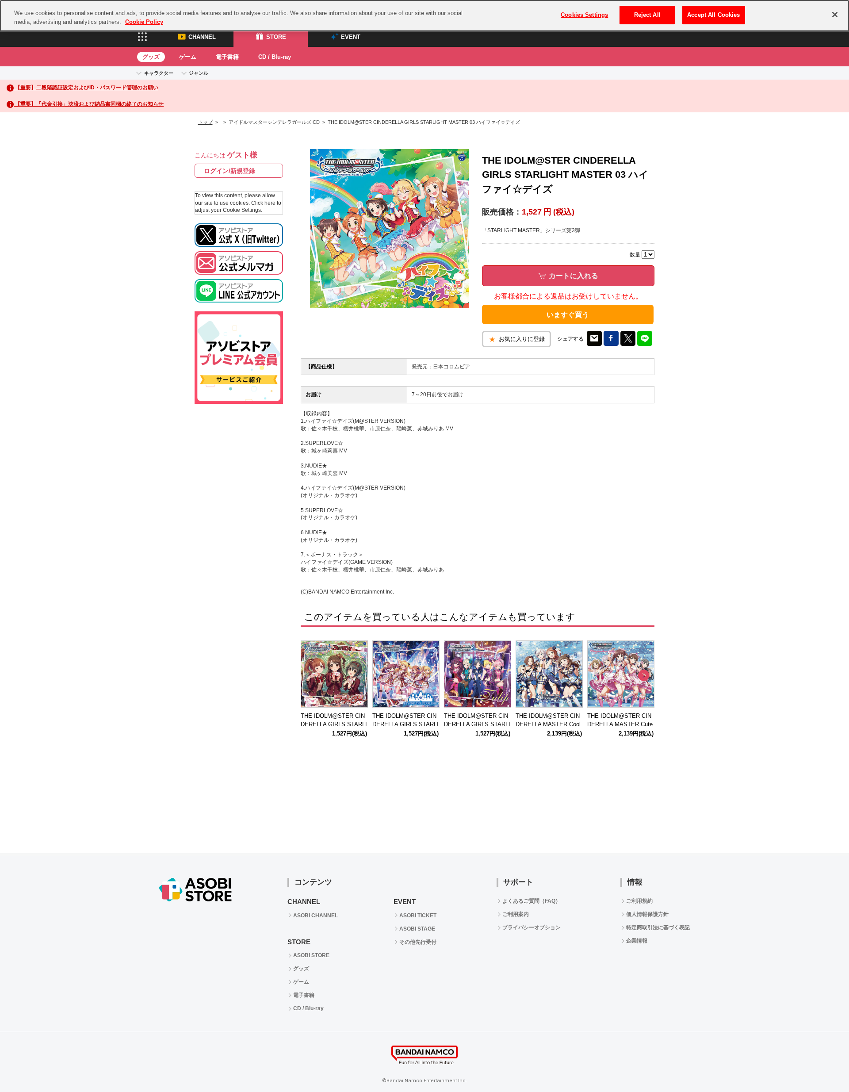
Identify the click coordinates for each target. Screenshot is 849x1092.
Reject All (647, 14)
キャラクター (158, 73)
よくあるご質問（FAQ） (531, 901)
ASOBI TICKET (417, 915)
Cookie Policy (144, 22)
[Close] (835, 14)
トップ (205, 122)
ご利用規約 (639, 901)
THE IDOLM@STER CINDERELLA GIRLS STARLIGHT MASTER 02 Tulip (477, 724)
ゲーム (187, 57)
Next (643, 675)
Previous (311, 675)
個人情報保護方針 (647, 914)
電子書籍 (227, 57)
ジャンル (198, 73)
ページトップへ (820, 1063)
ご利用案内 (515, 914)
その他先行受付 (417, 942)
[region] (424, 15)
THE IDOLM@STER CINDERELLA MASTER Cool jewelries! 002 (548, 724)
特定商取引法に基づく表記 (658, 927)
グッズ (151, 57)
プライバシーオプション (531, 927)
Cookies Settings (584, 14)
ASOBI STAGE (417, 929)
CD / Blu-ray (274, 57)
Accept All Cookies (713, 14)
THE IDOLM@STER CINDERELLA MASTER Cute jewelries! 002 (620, 724)
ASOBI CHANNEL (315, 915)
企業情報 (636, 941)
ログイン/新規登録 (229, 170)
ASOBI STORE (311, 955)
